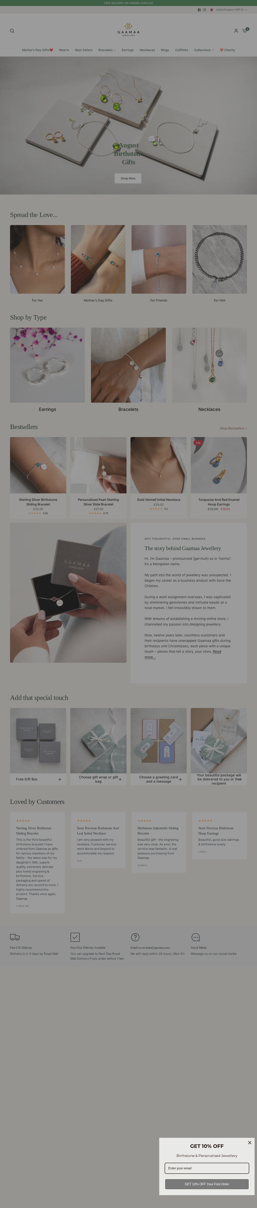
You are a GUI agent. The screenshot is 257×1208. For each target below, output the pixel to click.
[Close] (250, 1142)
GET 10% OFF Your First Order (207, 1184)
